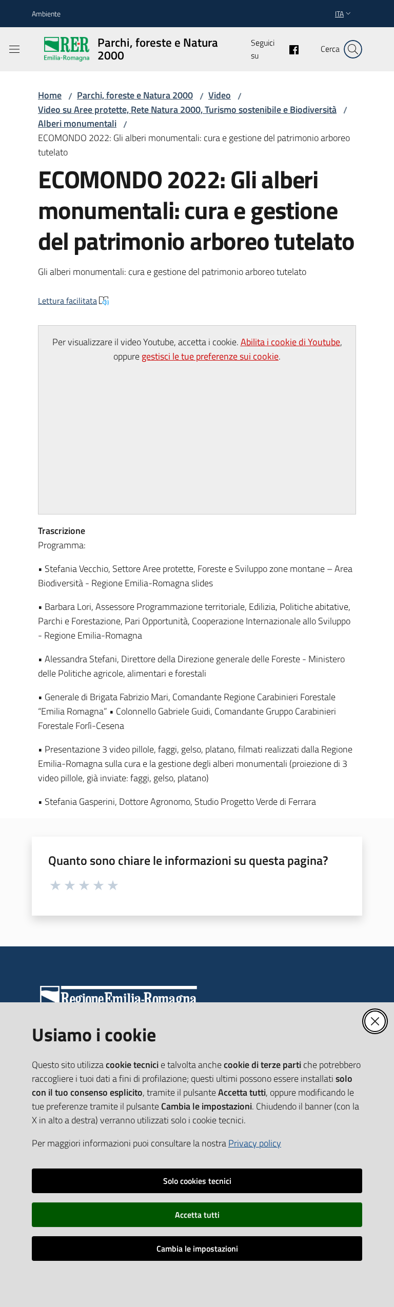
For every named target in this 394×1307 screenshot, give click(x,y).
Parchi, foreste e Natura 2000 (135, 95)
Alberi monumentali (77, 123)
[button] (353, 49)
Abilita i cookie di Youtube (290, 342)
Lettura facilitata (67, 300)
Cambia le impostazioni (197, 1248)
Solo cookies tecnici (197, 1181)
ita (339, 13)
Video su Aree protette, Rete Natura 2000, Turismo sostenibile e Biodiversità (187, 109)
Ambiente (46, 13)
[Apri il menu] (14, 49)
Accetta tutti (197, 1215)
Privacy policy (254, 1143)
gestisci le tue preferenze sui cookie (210, 356)
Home (50, 95)
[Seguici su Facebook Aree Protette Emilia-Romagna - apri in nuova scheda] (290, 49)
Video (219, 95)
